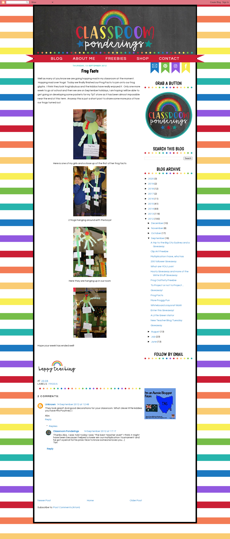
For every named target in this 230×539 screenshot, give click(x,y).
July (153, 336)
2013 (151, 214)
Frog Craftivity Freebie (163, 280)
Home (90, 500)
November (157, 228)
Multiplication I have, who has (167, 256)
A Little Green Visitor (162, 315)
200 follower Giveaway (163, 261)
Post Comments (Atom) (66, 507)
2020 (151, 178)
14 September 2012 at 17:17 (100, 431)
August (155, 331)
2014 (151, 209)
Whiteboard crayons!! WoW (166, 305)
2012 (151, 219)
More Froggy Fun (160, 300)
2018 (151, 188)
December (157, 223)
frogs (53, 384)
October (156, 233)
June (154, 341)
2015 (151, 203)
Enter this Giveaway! (162, 310)
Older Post (136, 500)
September (158, 238)
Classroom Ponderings (66, 431)
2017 (151, 193)
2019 (151, 183)
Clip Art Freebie (159, 251)
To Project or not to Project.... (167, 285)
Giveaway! (157, 290)
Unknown (50, 404)
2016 (151, 198)
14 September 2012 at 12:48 (73, 404)
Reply (48, 419)
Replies (53, 426)
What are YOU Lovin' (162, 266)
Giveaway (156, 325)
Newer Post (44, 500)
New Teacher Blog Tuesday (166, 320)
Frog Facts (157, 295)
